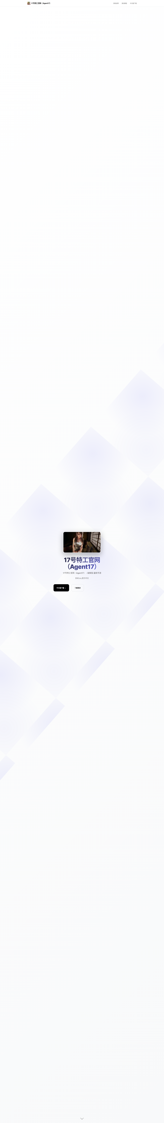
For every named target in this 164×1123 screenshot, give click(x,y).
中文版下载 (133, 3)
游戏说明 (116, 3)
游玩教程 (124, 3)
